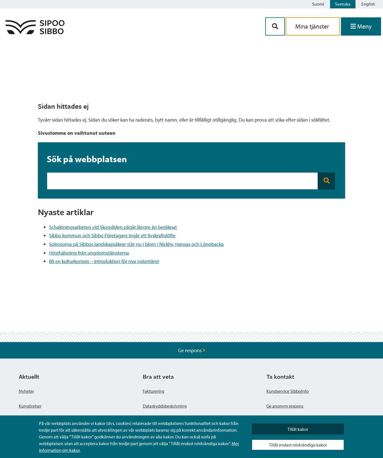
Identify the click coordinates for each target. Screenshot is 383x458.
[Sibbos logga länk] (35, 32)
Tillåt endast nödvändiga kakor (298, 445)
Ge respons (190, 350)
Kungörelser (30, 406)
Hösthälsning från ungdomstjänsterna (89, 253)
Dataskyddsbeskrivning (165, 406)
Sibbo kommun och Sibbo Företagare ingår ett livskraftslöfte (112, 235)
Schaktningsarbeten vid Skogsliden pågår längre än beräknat (113, 227)
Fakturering (153, 391)
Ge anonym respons (284, 406)
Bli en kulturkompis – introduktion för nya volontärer (104, 261)
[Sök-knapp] (275, 26)
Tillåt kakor (297, 429)
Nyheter (26, 391)
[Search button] (326, 181)
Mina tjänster (312, 26)
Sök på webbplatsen (87, 158)
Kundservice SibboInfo (287, 391)
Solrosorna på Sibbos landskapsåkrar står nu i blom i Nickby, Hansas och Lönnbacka (136, 244)
